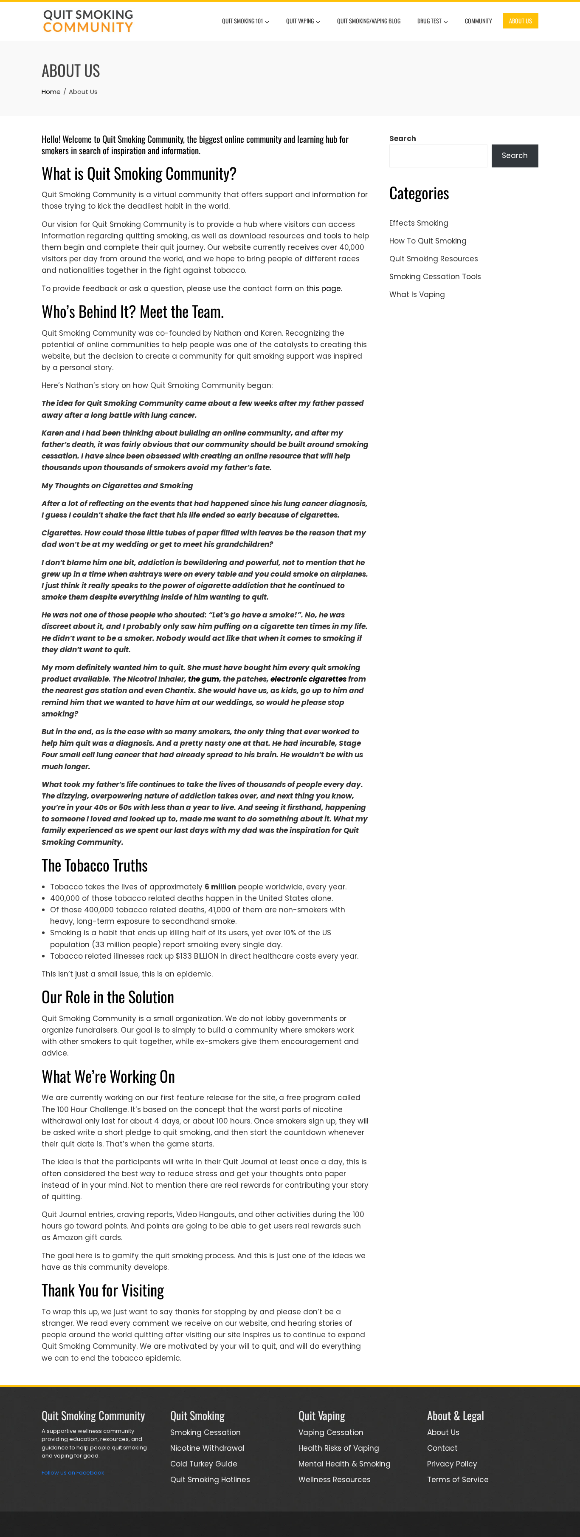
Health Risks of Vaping (338, 1448)
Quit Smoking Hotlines (210, 1480)
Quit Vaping (300, 20)
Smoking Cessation (205, 1432)
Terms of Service (458, 1480)
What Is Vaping (417, 294)
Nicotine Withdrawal (207, 1448)
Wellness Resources (334, 1480)
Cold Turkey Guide (203, 1464)
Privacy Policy (452, 1464)
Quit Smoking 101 (242, 20)
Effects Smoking (418, 223)
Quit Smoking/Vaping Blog (368, 20)
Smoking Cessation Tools (435, 277)
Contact (442, 1448)
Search (402, 138)
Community (478, 20)
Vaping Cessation (330, 1432)
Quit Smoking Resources (433, 259)
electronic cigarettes (308, 679)
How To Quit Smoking (428, 241)
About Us (520, 20)
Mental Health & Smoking (344, 1464)
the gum (203, 679)
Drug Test (429, 20)
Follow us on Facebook (73, 1473)
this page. (324, 288)
